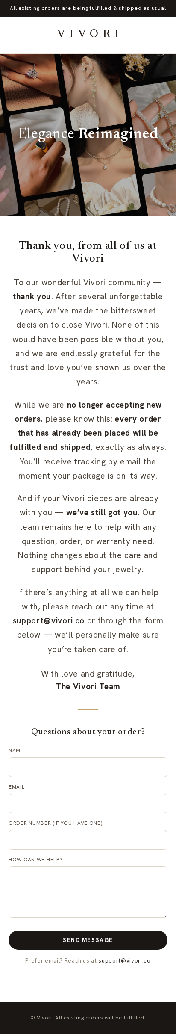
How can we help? (36, 859)
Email (17, 786)
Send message (88, 940)
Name (16, 750)
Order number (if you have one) (56, 823)
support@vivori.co (49, 620)
